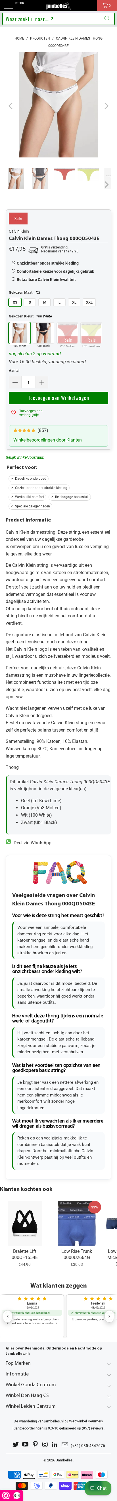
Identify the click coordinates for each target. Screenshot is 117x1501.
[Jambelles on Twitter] (15, 1444)
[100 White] (19, 333)
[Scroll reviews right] (109, 1316)
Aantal (14, 370)
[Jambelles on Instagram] (45, 1444)
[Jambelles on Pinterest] (35, 1444)
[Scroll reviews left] (7, 1316)
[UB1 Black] (43, 333)
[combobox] (58, 19)
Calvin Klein (19, 231)
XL (74, 302)
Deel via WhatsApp (31, 842)
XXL (89, 302)
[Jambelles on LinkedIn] (55, 1444)
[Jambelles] (58, 5)
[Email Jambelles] (65, 1444)
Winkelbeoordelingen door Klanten (47, 440)
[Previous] (11, 106)
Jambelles (64, 1460)
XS (15, 302)
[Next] (106, 106)
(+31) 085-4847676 (88, 1445)
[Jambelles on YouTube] (25, 1444)
